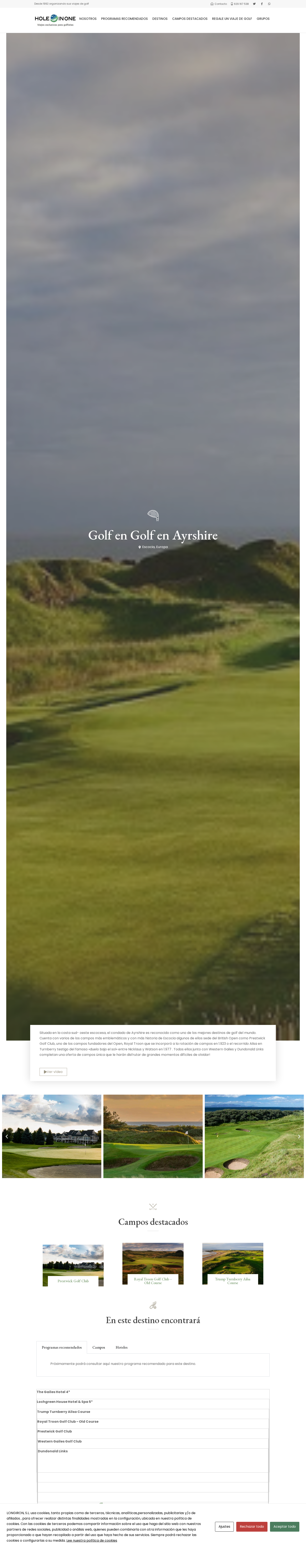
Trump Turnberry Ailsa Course (232, 1281)
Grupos (263, 18)
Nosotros (88, 18)
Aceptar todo (285, 1526)
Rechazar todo (252, 1526)
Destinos (160, 18)
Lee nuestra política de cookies (91, 1540)
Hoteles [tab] (121, 1347)
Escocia (148, 546)
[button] (6, 1136)
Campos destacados (190, 18)
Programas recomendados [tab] (62, 1347)
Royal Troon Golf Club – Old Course (153, 1281)
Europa (162, 546)
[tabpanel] (153, 1365)
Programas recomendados (124, 18)
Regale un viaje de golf (232, 18)
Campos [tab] (98, 1347)
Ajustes (224, 1526)
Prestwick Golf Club (73, 1280)
